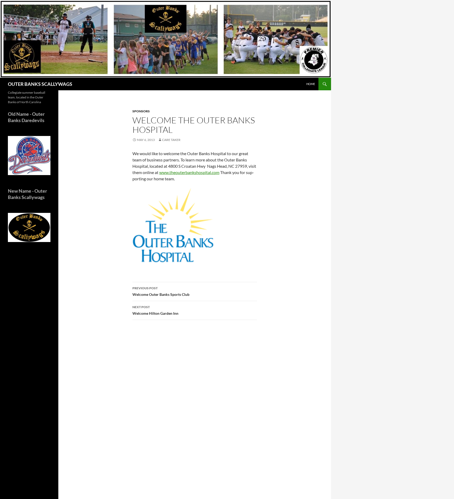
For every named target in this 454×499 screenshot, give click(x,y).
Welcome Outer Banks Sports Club (160, 291)
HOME (310, 84)
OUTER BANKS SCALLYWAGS (40, 84)
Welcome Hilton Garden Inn (155, 310)
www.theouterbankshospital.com (189, 172)
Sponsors (141, 111)
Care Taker (171, 140)
